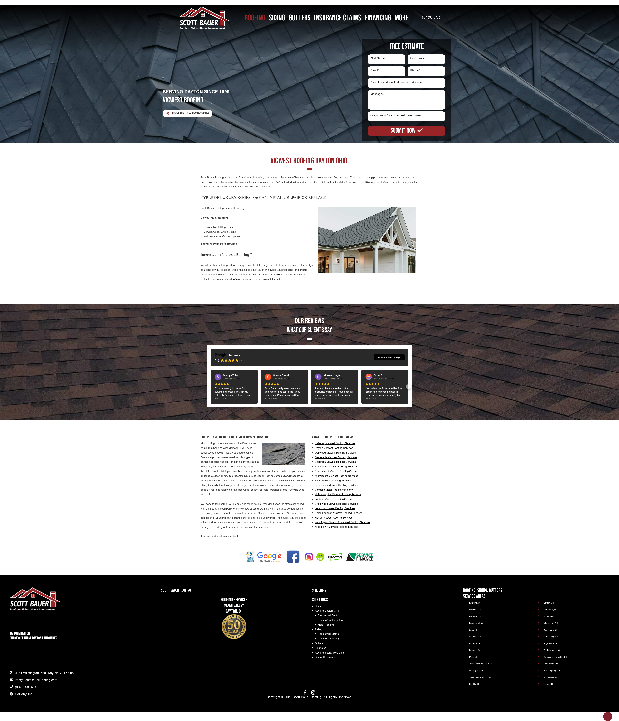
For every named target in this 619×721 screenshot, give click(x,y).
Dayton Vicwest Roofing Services (334, 448)
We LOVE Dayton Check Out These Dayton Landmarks (33, 635)
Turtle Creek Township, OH (481, 663)
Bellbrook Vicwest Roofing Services (335, 462)
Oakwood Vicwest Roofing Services (335, 452)
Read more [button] (220, 398)
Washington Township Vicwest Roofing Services (342, 522)
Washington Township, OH (555, 656)
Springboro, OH (550, 616)
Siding (318, 629)
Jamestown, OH (551, 629)
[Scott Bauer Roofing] (168, 113)
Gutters (319, 643)
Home (318, 606)
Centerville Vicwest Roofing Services (336, 457)
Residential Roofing (329, 615)
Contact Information (326, 657)
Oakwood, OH (475, 609)
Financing (320, 648)
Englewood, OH (551, 643)
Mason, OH (474, 656)
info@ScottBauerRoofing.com (36, 679)
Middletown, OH (551, 663)
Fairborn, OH (475, 643)
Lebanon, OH (475, 650)
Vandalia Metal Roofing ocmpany (334, 489)
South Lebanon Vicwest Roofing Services (338, 513)
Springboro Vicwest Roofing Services (336, 466)
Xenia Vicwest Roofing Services (333, 480)
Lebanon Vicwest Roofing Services (335, 508)
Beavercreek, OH (476, 623)
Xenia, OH (473, 629)
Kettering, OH (475, 602)
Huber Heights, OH (552, 636)
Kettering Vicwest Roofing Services (335, 443)
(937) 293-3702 (26, 686)
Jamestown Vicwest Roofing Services (336, 485)
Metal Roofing (326, 624)
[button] (210, 386)
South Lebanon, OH (552, 650)
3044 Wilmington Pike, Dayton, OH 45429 (45, 672)
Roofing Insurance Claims (329, 652)
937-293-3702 (279, 274)
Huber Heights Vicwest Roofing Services (338, 494)
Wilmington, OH (476, 670)
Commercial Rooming (330, 620)
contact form (231, 279)
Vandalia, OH (475, 636)
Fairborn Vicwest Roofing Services (334, 499)
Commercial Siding (329, 638)
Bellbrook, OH (475, 616)
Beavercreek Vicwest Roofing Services (337, 471)
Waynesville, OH (551, 677)
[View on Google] (218, 377)
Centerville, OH (550, 609)
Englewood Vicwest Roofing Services (336, 503)
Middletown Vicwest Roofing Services (336, 527)
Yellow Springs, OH (552, 670)
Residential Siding (328, 634)
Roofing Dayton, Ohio (327, 610)
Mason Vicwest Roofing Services (334, 517)
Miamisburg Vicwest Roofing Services (336, 476)
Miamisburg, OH (551, 623)
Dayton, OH (549, 602)
